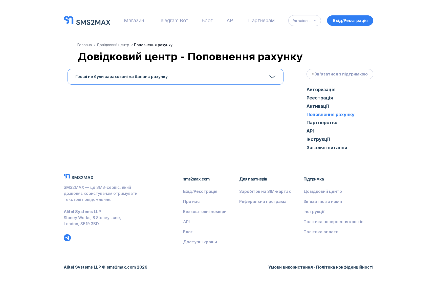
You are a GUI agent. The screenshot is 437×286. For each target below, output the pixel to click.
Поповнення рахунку (331, 114)
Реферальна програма (263, 201)
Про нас (191, 201)
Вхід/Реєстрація (350, 20)
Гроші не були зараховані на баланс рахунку (121, 76)
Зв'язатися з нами (322, 201)
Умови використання (290, 267)
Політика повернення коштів (333, 221)
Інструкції (318, 139)
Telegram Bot (173, 20)
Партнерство (322, 122)
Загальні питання (327, 147)
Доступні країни (200, 241)
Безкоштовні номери (205, 211)
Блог (207, 20)
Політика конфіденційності (344, 267)
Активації (318, 106)
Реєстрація (320, 97)
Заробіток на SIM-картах (265, 191)
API (230, 20)
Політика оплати (321, 231)
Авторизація (321, 89)
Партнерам (261, 20)
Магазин (134, 20)
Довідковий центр (322, 191)
